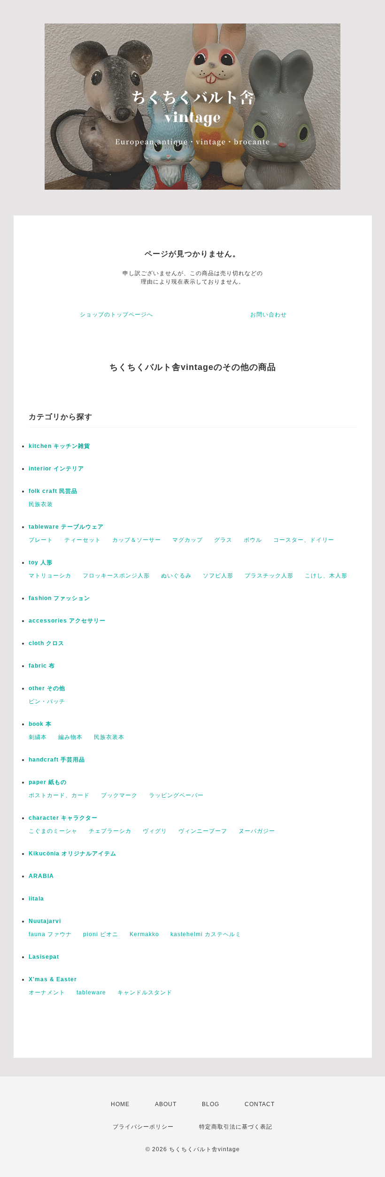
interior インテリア (56, 468)
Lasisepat (44, 957)
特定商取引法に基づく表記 (235, 1126)
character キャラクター (63, 818)
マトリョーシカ (50, 575)
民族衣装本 (109, 737)
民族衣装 (41, 504)
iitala (36, 898)
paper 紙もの (48, 782)
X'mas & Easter (53, 979)
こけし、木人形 (326, 575)
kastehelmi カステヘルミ (205, 934)
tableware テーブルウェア (66, 526)
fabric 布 (42, 665)
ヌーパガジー (257, 831)
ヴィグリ (155, 831)
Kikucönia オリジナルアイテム (72, 853)
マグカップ (187, 540)
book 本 (40, 724)
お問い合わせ (268, 314)
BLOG (210, 1104)
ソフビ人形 (218, 575)
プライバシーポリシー (143, 1126)
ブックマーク (119, 795)
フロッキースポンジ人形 (116, 575)
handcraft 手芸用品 (57, 759)
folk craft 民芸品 (53, 491)
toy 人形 (41, 562)
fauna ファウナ (50, 934)
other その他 (47, 688)
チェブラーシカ (110, 831)
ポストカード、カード (59, 795)
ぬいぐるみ (176, 575)
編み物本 (70, 737)
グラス (223, 540)
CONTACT (260, 1104)
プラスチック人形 (269, 575)
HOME (120, 1104)
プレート (41, 540)
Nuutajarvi (45, 921)
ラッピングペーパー (176, 795)
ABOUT (166, 1104)
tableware (91, 992)
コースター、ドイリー (303, 540)
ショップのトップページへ (116, 314)
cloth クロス (46, 643)
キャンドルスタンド (144, 992)
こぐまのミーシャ (53, 831)
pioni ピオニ (100, 934)
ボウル (253, 540)
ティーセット (82, 540)
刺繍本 (38, 737)
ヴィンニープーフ (202, 831)
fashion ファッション (59, 598)
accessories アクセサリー (67, 620)
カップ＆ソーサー (136, 540)
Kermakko (144, 934)
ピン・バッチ (47, 701)
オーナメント (47, 992)
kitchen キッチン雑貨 (59, 446)
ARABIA (41, 876)
